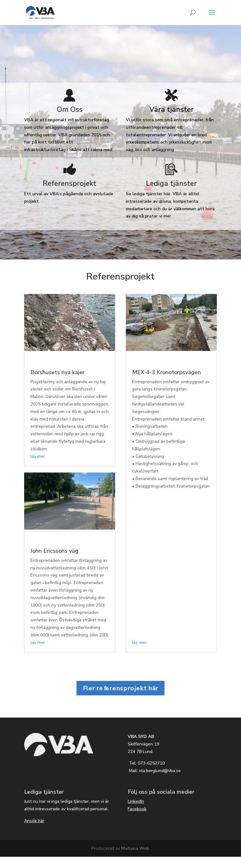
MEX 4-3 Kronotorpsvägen (166, 372)
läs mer (37, 456)
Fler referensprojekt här (120, 688)
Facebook (137, 809)
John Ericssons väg (54, 551)
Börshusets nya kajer (57, 372)
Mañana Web (135, 848)
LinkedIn (136, 801)
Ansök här (34, 821)
